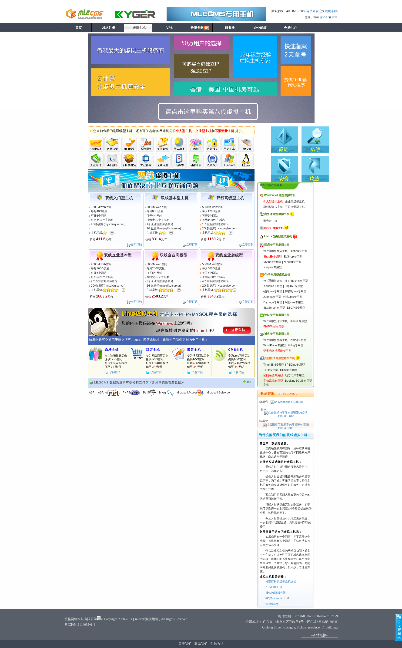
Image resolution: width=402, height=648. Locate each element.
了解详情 (115, 372)
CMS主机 (235, 349)
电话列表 (312, 11)
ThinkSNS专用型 (274, 364)
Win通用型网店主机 (275, 251)
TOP (249, 382)
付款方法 (217, 643)
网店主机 (153, 349)
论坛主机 (112, 349)
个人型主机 (184, 131)
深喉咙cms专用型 (295, 291)
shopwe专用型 (272, 267)
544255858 (296, 401)
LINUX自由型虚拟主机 (278, 236)
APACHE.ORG (274, 587)
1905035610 (286, 416)
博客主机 (194, 349)
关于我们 (184, 643)
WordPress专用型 (274, 345)
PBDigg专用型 (296, 364)
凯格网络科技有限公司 (80, 619)
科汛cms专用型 (292, 296)
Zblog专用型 (295, 345)
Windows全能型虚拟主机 (279, 195)
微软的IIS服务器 (275, 592)
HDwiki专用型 (289, 370)
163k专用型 (270, 370)
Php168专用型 (294, 286)
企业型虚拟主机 (295, 201)
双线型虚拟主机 (273, 206)
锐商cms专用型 (272, 291)
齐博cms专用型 (272, 286)
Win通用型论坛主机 (275, 321)
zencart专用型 (292, 262)
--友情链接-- (319, 635)
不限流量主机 (224, 131)
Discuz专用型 (298, 321)
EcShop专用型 (293, 256)
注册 (335, 17)
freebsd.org (271, 603)
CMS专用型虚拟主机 (277, 274)
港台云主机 (270, 220)
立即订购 (136, 244)
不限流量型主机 (295, 206)
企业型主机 (203, 131)
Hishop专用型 (298, 251)
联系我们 (201, 643)
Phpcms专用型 (298, 280)
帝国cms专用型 (294, 302)
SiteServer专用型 (274, 307)
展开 (398, 627)
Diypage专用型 (272, 302)
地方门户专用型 (295, 375)
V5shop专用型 (272, 262)
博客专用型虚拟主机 (276, 333)
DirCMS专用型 (296, 307)
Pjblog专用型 (298, 340)
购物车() (331, 11)
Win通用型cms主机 (275, 280)
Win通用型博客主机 (275, 340)
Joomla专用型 (272, 296)
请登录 (323, 17)
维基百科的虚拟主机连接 (280, 581)
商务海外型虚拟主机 (276, 214)
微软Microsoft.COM (277, 598)
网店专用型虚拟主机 (276, 244)
